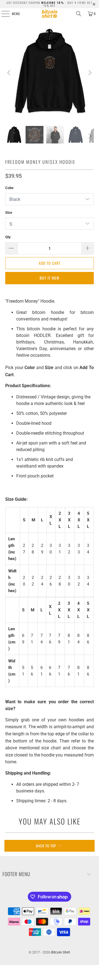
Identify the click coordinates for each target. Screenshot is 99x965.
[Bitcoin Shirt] (49, 13)
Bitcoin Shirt (60, 952)
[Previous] (9, 72)
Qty (8, 237)
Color (9, 188)
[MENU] (2, 13)
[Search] (78, 13)
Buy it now (49, 278)
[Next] (89, 72)
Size (8, 212)
